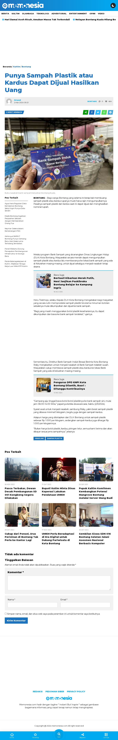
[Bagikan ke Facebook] (92, 112)
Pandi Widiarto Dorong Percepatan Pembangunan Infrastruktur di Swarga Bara (16, 252)
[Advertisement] (59, 43)
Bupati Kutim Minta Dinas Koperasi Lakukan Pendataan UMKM (58, 491)
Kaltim (15, 13)
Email (63, 599)
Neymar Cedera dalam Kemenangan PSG (14, 229)
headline (39, 438)
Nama (11, 599)
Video (101, 13)
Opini (92, 13)
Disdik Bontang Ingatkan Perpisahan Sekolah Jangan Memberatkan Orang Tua (15, 219)
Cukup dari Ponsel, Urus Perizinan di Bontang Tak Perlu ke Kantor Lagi (21, 537)
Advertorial (59, 13)
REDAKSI (38, 691)
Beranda (7, 66)
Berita (5, 13)
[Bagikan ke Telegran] (110, 112)
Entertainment (78, 13)
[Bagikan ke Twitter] (98, 112)
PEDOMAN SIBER (54, 691)
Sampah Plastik (54, 438)
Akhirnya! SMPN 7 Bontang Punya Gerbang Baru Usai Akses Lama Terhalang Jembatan (15, 240)
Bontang (26, 66)
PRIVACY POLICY (76, 691)
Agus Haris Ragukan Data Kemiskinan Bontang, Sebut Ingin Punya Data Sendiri (15, 207)
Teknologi (42, 13)
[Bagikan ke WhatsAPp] (104, 112)
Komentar (16, 572)
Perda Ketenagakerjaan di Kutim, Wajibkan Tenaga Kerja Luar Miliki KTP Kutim (16, 263)
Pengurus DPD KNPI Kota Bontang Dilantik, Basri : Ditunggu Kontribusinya (70, 385)
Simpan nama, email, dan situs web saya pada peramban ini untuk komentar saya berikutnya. (53, 614)
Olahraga (28, 13)
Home (12, 737)
